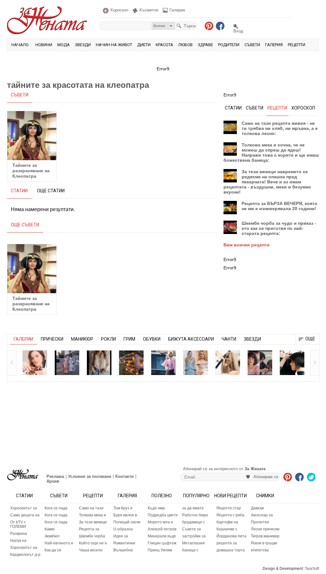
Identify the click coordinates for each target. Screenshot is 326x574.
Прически (52, 339)
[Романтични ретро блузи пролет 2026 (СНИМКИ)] (99, 362)
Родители (228, 44)
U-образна (123, 529)
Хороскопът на (23, 547)
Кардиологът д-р (25, 554)
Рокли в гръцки (264, 543)
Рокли (108, 339)
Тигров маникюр (265, 536)
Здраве (205, 44)
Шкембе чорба (92, 536)
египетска (260, 550)
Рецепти (296, 44)
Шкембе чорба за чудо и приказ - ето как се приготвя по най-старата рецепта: (279, 228)
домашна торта (230, 550)
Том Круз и (122, 508)
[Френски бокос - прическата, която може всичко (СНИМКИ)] (227, 362)
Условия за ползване (89, 476)
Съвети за (191, 529)
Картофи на (227, 522)
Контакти (124, 476)
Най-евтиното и (59, 543)
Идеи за (120, 536)
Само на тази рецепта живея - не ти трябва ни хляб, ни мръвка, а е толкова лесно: (280, 128)
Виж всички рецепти (246, 244)
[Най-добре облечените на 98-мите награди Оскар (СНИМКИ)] (195, 362)
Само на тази (91, 508)
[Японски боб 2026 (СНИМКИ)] (259, 362)
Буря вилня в (125, 515)
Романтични (124, 543)
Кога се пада (56, 508)
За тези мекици (93, 522)
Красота (164, 44)
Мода (63, 44)
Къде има (156, 508)
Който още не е (93, 543)
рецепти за (226, 543)
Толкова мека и (92, 515)
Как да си (53, 550)
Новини (43, 44)
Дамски (257, 508)
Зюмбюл (52, 536)
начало (20, 44)
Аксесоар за (262, 515)
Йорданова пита (231, 536)
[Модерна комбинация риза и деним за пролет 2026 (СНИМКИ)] (163, 362)
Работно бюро (195, 515)
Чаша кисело (91, 550)
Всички (159, 26)
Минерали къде (162, 536)
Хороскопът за (23, 508)
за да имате (193, 508)
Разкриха (18, 533)
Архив (52, 481)
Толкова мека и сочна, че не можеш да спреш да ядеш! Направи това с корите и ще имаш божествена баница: (271, 152)
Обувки (151, 339)
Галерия (274, 44)
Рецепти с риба (230, 515)
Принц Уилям (160, 550)
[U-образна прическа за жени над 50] (34, 362)
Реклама (55, 476)
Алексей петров (162, 529)
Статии (24, 495)
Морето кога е (160, 522)
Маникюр (82, 339)
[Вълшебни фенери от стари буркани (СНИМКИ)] (131, 362)
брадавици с (193, 522)
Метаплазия (193, 543)
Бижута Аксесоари (191, 339)
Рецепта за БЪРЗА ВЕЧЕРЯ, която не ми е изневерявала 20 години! (279, 206)
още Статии (51, 190)
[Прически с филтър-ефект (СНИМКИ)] (292, 362)
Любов (185, 44)
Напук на (18, 540)
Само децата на (24, 515)
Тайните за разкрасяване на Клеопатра (31, 171)
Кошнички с (226, 529)
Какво (50, 529)
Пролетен (260, 522)
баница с (190, 550)
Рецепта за (89, 529)
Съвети (252, 44)
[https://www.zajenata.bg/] (23, 474)
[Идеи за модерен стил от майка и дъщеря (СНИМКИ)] (66, 362)
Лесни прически (265, 529)
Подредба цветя (163, 515)
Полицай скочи (126, 522)
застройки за (194, 536)
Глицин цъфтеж (162, 543)
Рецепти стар (228, 508)
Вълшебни (123, 550)
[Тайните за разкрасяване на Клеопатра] (31, 135)
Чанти (229, 339)
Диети (144, 44)
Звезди (83, 44)
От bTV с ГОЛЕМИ (18, 524)
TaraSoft (312, 568)
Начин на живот (114, 44)
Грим (129, 339)
